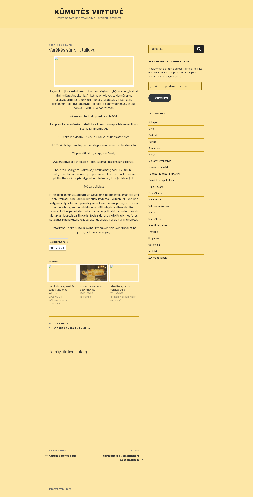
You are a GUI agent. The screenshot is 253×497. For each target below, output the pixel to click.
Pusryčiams (155, 193)
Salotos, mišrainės (158, 206)
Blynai (151, 128)
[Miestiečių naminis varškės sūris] (124, 273)
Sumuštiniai (154, 219)
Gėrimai (152, 135)
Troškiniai (153, 231)
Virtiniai (152, 251)
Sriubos (152, 212)
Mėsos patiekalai (158, 167)
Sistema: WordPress (59, 488)
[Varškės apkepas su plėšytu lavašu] (93, 273)
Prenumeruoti (160, 97)
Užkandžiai (62, 323)
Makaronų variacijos (159, 160)
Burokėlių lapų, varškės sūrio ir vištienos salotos (62, 290)
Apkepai (153, 122)
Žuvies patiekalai (158, 257)
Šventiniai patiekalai (159, 225)
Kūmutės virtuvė (89, 12)
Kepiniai (152, 141)
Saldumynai (154, 199)
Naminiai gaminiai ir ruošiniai (164, 173)
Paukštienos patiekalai (161, 180)
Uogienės (153, 238)
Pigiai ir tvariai (156, 186)
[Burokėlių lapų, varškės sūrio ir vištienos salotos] (62, 273)
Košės (151, 154)
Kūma (69, 45)
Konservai (154, 148)
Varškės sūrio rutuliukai (73, 328)
